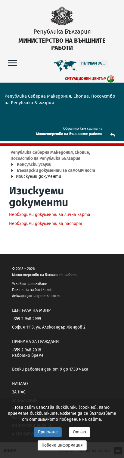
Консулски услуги (34, 164)
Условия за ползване (29, 284)
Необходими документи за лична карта (49, 214)
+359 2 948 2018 (26, 350)
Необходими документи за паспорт (45, 223)
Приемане (48, 432)
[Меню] (12, 62)
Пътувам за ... (93, 63)
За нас (19, 392)
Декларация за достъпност (36, 296)
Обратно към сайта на (82, 128)
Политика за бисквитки (33, 290)
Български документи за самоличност (56, 170)
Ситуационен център (85, 78)
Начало (20, 383)
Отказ (79, 432)
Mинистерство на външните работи (69, 134)
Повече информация (62, 445)
